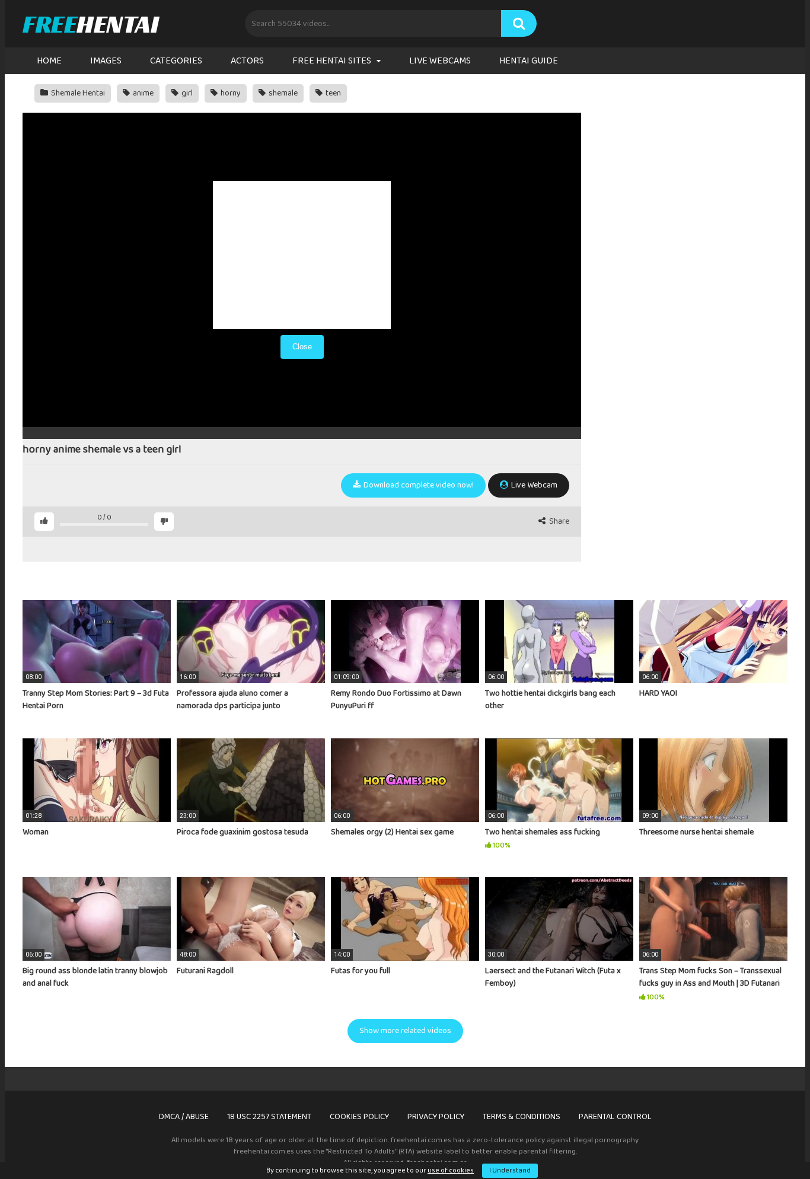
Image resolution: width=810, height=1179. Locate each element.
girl (186, 93)
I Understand (510, 1170)
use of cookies (451, 1170)
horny (230, 93)
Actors (247, 60)
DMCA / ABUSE (184, 1116)
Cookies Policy (359, 1116)
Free (90, 24)
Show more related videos (405, 1030)
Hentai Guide (528, 60)
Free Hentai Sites (331, 60)
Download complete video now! (418, 485)
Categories (176, 60)
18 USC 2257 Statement (269, 1116)
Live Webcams (440, 60)
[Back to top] (770, 1143)
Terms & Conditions (521, 1116)
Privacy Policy (435, 1116)
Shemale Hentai (77, 93)
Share (558, 521)
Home (49, 60)
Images (106, 60)
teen (332, 93)
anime (142, 93)
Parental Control (615, 1116)
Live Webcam (533, 485)
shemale (282, 93)
